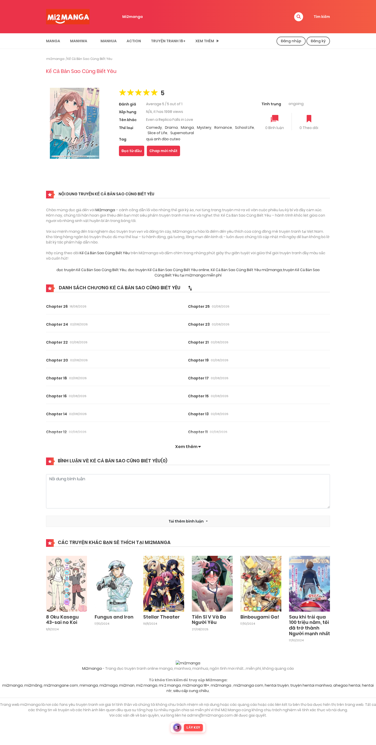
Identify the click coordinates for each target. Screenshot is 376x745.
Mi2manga (132, 16)
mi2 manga (146, 685)
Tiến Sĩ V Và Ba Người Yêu (209, 620)
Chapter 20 (57, 360)
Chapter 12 (56, 431)
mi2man (127, 685)
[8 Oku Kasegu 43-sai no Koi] (66, 583)
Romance (223, 127)
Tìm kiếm (322, 16)
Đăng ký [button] (318, 41)
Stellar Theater (161, 617)
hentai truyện (277, 685)
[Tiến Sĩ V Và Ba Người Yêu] (212, 583)
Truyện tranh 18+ (168, 41)
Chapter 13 (198, 414)
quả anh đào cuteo (163, 139)
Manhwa (78, 41)
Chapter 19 (198, 360)
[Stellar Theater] (163, 583)
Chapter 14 (56, 414)
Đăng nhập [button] (291, 41)
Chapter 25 (199, 306)
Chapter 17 (198, 378)
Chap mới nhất (163, 150)
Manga (53, 41)
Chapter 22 (57, 342)
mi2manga (55, 59)
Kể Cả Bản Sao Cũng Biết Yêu (89, 59)
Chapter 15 (198, 396)
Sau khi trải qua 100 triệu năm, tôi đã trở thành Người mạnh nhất (309, 625)
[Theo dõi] (309, 119)
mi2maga (108, 685)
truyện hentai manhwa (311, 685)
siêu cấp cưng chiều (191, 690)
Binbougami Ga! (259, 617)
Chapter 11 (198, 431)
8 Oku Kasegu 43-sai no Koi (62, 620)
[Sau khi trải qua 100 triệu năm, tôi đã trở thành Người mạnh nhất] (309, 583)
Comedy (154, 127)
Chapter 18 (56, 378)
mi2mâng (33, 685)
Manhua (109, 41)
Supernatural (182, 132)
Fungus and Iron (114, 617)
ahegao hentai (346, 685)
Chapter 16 (56, 396)
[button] (298, 16)
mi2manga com (248, 685)
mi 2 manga (170, 685)
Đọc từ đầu (131, 150)
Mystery (204, 127)
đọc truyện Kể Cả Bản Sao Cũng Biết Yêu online (168, 269)
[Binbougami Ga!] (260, 583)
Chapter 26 (57, 306)
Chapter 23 (199, 324)
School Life (244, 127)
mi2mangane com (61, 685)
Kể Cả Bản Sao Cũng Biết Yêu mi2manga (246, 269)
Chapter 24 (57, 324)
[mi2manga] (68, 16)
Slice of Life (157, 132)
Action (134, 41)
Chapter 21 (198, 342)
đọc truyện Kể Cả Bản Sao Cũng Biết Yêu (91, 269)
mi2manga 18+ (195, 685)
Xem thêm (204, 41)
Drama (171, 127)
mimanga (89, 685)
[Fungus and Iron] (115, 583)
